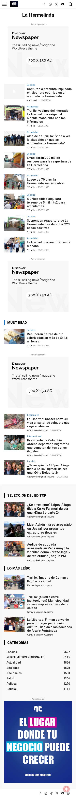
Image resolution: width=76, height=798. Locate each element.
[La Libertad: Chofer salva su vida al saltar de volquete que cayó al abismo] (14, 421)
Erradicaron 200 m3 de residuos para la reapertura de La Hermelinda (49, 161)
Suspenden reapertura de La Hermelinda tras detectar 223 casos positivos (48, 224)
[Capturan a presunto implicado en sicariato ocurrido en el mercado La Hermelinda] (14, 91)
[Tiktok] (51, 793)
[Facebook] (44, 4)
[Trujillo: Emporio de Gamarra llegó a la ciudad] (14, 582)
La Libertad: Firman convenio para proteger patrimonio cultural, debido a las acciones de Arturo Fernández (49, 625)
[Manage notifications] (66, 789)
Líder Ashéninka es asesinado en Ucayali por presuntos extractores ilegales (49, 528)
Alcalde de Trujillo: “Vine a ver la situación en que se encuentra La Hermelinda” (48, 139)
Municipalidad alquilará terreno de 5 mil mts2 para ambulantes (46, 202)
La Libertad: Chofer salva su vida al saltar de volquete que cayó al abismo (48, 422)
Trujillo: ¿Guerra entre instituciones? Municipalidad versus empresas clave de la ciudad (48, 602)
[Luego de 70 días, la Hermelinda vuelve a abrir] (14, 181)
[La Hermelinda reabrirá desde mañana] (14, 244)
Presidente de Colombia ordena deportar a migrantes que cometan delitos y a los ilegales (48, 446)
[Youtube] (63, 4)
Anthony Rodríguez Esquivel (40, 476)
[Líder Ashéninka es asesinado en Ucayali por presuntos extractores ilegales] (14, 529)
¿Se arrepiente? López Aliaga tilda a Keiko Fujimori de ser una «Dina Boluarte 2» (48, 468)
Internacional (34, 436)
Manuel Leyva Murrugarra (39, 585)
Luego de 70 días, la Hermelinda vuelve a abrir (45, 181)
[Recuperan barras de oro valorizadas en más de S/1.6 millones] (14, 336)
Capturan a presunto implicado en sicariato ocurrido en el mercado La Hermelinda (49, 92)
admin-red (32, 100)
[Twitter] (57, 793)
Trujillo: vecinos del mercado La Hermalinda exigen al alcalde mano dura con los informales (48, 116)
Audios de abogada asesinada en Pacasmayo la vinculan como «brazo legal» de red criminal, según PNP (48, 550)
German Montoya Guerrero (40, 612)
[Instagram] (50, 4)
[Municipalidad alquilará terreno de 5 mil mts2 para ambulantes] (14, 201)
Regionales (33, 415)
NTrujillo (31, 125)
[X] (56, 4)
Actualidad (32, 106)
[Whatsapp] (68, 793)
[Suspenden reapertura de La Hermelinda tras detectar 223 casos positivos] (14, 223)
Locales (31, 85)
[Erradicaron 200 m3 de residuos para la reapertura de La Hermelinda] (14, 160)
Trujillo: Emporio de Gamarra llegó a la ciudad (47, 579)
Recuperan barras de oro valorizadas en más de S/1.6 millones (47, 337)
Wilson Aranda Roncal (37, 430)
